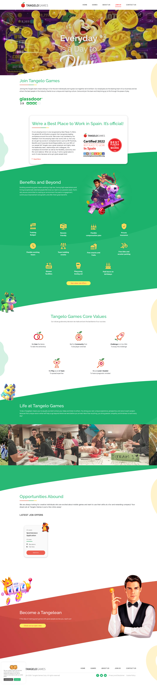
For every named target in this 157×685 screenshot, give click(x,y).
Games (94, 5)
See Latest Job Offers (78, 283)
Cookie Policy (130, 675)
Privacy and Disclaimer (117, 675)
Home (85, 5)
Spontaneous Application (32, 534)
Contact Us (131, 5)
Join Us (118, 5)
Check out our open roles (33, 626)
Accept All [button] (17, 679)
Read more (36, 552)
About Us (106, 5)
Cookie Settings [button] (8, 679)
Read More (37, 159)
